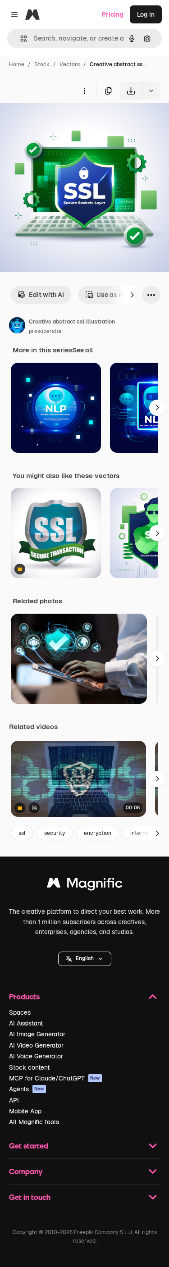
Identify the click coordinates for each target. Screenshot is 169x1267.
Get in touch (29, 1197)
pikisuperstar (45, 331)
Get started (28, 1145)
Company (25, 1171)
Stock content (29, 1067)
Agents (26, 1089)
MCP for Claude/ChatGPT (54, 1078)
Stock (42, 64)
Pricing (112, 14)
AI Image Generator (37, 1034)
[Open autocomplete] (20, 38)
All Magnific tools (34, 1122)
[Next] (132, 295)
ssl (21, 833)
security (54, 833)
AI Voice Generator (36, 1056)
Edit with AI (46, 295)
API (14, 1100)
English (85, 958)
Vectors (69, 64)
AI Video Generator (36, 1045)
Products (24, 996)
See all (83, 350)
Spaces (20, 1012)
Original (57, 120)
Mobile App (25, 1111)
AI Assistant (26, 1023)
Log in (146, 14)
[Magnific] (85, 885)
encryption (97, 833)
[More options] (84, 91)
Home (16, 64)
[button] (84, 959)
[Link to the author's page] (17, 326)
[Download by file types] (151, 91)
